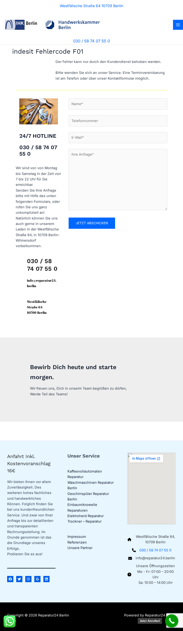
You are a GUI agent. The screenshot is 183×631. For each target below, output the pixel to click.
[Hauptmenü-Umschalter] (178, 25)
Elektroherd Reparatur (85, 516)
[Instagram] (28, 579)
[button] (91, 41)
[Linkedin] (46, 579)
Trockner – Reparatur (84, 521)
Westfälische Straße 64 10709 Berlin (91, 6)
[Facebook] (10, 579)
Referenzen (77, 542)
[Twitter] (19, 579)
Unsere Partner (79, 548)
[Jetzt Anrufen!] (171, 620)
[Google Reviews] (37, 579)
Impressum (76, 536)
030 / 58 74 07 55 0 (155, 550)
